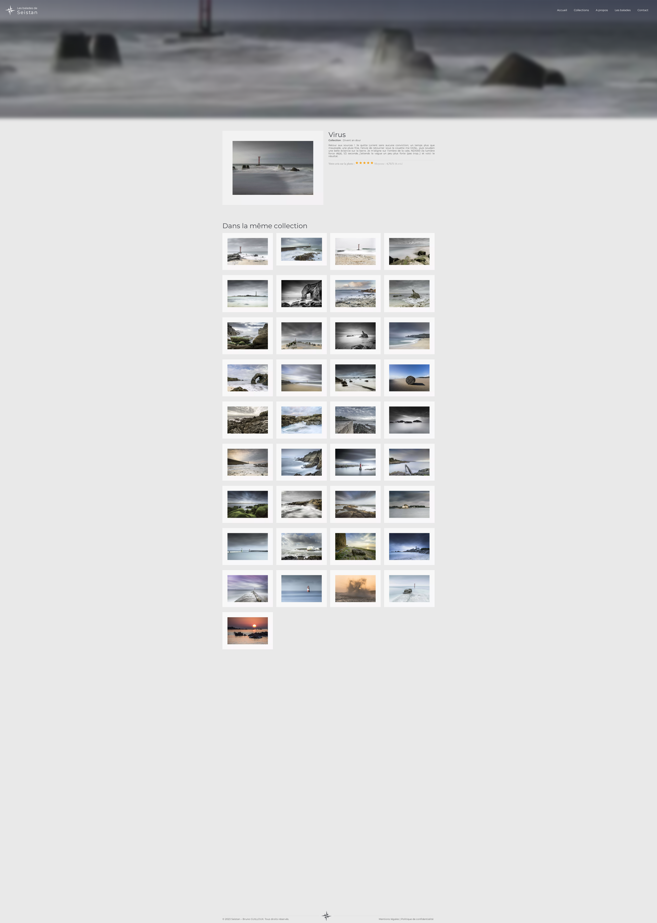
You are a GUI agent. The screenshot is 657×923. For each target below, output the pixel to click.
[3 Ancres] (364, 163)
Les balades (623, 10)
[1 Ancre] (357, 163)
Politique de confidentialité (417, 919)
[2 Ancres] (360, 163)
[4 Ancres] (368, 163)
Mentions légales (389, 919)
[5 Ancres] (372, 163)
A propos (602, 10)
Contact (642, 10)
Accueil (562, 10)
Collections (581, 10)
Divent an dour (352, 140)
